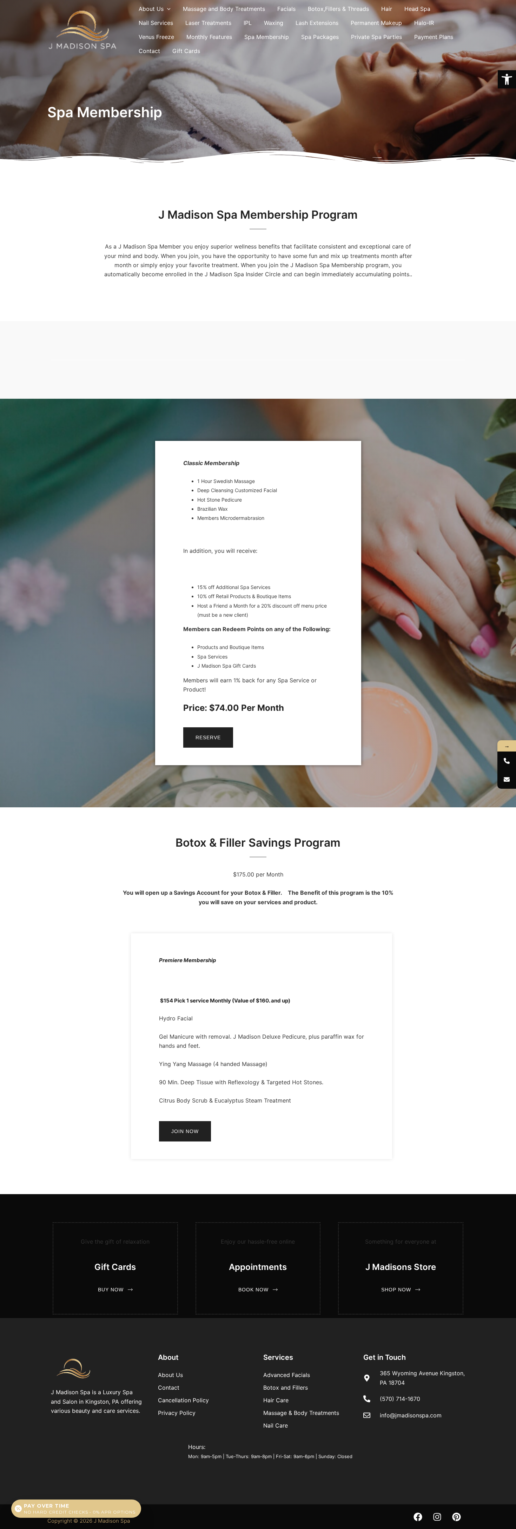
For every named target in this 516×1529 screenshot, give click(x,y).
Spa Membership (266, 36)
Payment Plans (433, 36)
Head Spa (417, 8)
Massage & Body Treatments (301, 1412)
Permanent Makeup (376, 22)
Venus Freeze (156, 36)
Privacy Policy (177, 1412)
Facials (286, 8)
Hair (386, 8)
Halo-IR (424, 22)
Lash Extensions (317, 22)
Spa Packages (320, 36)
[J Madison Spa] (82, 29)
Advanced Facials (286, 1374)
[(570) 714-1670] (506, 761)
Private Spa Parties (376, 36)
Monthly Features (209, 36)
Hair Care (276, 1400)
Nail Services (156, 22)
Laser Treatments (208, 22)
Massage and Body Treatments (224, 8)
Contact (149, 50)
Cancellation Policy (183, 1400)
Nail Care (275, 1425)
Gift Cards (186, 50)
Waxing (273, 22)
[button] (507, 79)
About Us (151, 8)
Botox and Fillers (285, 1387)
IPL (248, 22)
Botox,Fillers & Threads (338, 8)
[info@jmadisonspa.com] (506, 779)
